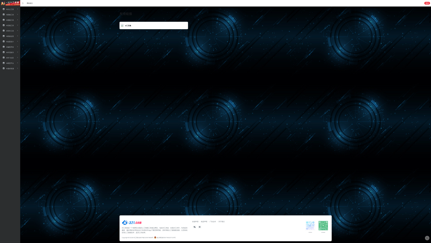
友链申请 (195, 221)
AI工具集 (136, 237)
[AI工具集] (132, 223)
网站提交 (30, 3)
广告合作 (213, 221)
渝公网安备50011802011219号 (166, 237)
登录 (427, 3)
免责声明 (204, 221)
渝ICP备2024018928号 (146, 237)
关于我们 (221, 221)
